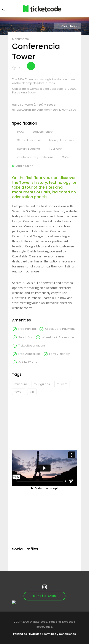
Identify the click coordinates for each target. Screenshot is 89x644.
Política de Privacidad (27, 634)
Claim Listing (70, 26)
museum (20, 384)
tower (18, 392)
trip (32, 392)
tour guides (42, 384)
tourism (62, 384)
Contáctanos (44, 596)
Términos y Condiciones (59, 634)
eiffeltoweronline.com (28, 110)
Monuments (20, 39)
